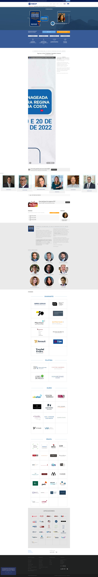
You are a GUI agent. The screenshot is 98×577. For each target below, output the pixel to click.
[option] (9, 184)
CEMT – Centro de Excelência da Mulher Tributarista (32, 570)
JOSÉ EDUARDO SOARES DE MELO (25, 183)
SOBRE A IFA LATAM (30, 564)
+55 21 (63, 565)
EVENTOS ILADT (41, 565)
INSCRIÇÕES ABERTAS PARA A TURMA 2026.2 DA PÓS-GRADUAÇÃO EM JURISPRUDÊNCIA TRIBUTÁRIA (46, 6)
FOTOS (50, 561)
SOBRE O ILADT (30, 565)
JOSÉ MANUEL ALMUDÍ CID (89, 188)
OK (8, 572)
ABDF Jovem (29, 568)
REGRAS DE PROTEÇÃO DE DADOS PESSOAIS (30, 551)
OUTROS (40, 568)
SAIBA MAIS (67, 202)
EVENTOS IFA (40, 561)
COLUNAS (51, 564)
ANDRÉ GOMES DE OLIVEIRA (41, 189)
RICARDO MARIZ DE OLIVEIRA (57, 191)
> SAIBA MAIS (13, 570)
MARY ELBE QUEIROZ (9, 191)
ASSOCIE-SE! (54, 169)
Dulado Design (68, 575)
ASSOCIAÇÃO (29, 561)
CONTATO (64, 0)
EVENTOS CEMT (41, 564)
